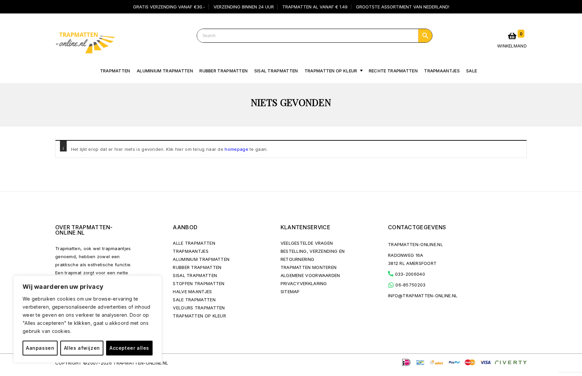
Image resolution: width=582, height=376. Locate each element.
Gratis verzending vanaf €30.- (169, 6)
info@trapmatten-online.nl (423, 295)
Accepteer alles (129, 348)
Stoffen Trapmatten (198, 283)
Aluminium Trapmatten (201, 259)
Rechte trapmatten (393, 70)
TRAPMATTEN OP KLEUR (199, 315)
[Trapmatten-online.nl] (85, 41)
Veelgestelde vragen (307, 243)
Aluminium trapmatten (165, 70)
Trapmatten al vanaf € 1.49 (315, 6)
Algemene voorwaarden (310, 275)
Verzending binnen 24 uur (244, 6)
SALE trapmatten (194, 299)
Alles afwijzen (82, 348)
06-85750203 (410, 284)
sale (471, 70)
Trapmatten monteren (309, 267)
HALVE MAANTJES (192, 291)
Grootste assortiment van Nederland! (402, 6)
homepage (236, 149)
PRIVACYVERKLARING (304, 283)
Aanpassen (40, 348)
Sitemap (290, 291)
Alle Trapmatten (194, 243)
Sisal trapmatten (276, 70)
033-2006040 (409, 274)
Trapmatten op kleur (330, 70)
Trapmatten (115, 70)
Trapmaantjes (442, 70)
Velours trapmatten (199, 307)
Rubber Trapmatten (223, 70)
